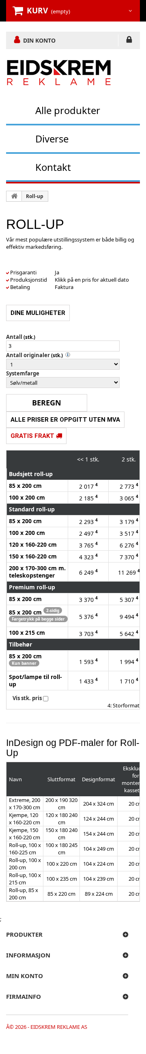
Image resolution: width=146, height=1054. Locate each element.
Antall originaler (28, 355)
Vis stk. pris (27, 698)
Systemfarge (22, 373)
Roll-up (34, 196)
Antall (14, 337)
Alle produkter (67, 110)
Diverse (52, 138)
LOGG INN (129, 41)
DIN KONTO (39, 40)
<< (80, 459)
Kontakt (53, 167)
